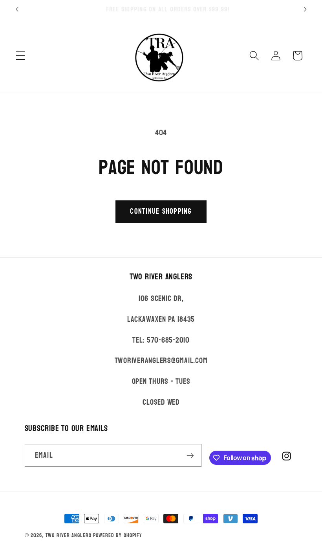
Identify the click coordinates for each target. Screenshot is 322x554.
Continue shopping (161, 211)
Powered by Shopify (117, 535)
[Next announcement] (305, 9)
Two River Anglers (68, 535)
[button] (20, 55)
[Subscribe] (190, 455)
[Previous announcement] (17, 9)
